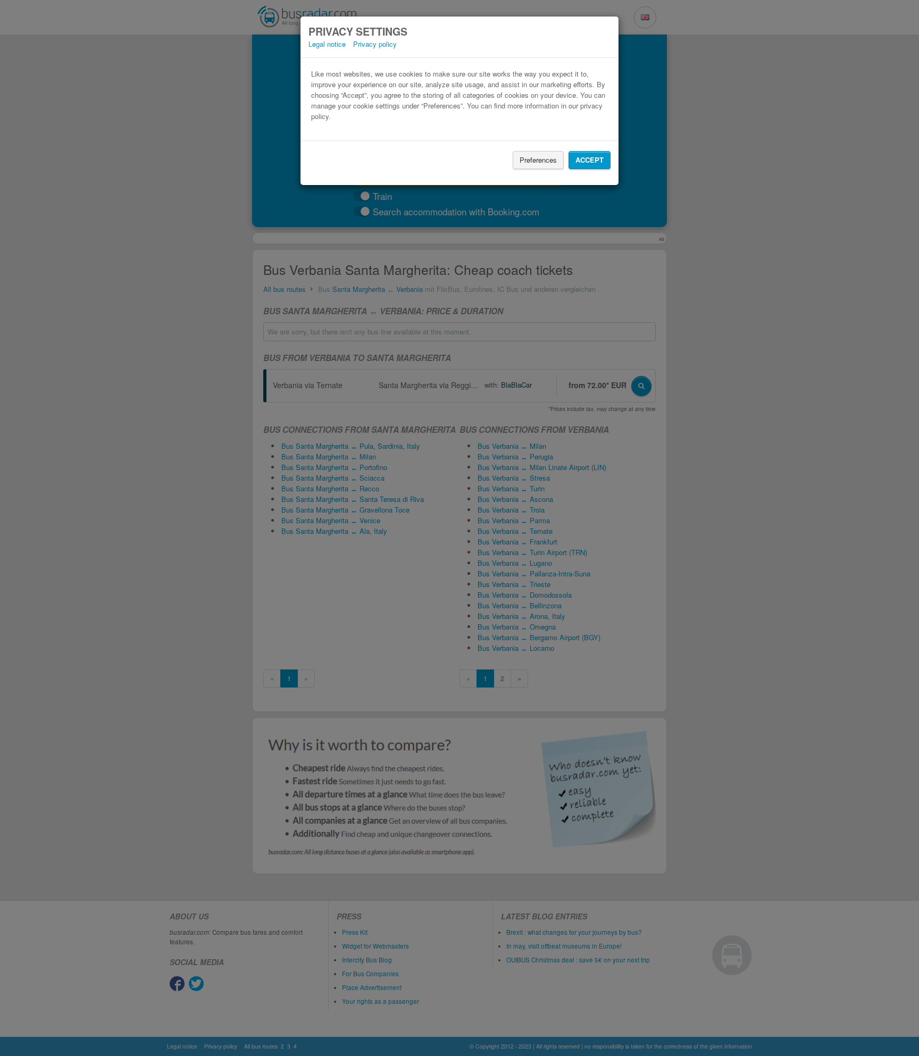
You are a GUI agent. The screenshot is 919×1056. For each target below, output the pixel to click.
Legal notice (327, 44)
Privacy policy (375, 44)
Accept (589, 160)
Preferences (538, 160)
